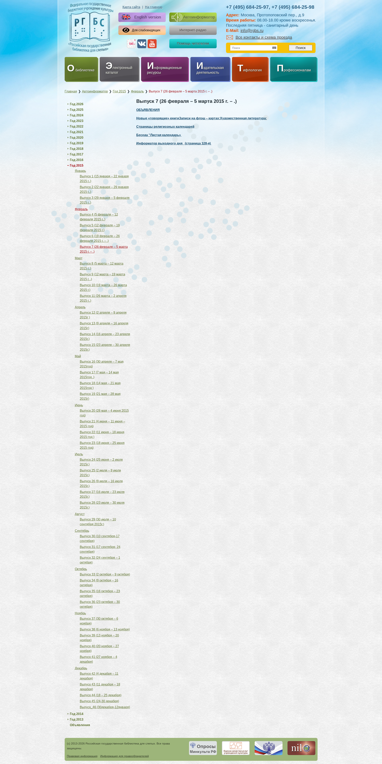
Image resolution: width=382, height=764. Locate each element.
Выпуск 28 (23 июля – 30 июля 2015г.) (102, 505)
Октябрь (81, 569)
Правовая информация (82, 756)
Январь (80, 171)
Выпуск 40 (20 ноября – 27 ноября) (99, 648)
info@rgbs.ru (252, 30)
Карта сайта (131, 7)
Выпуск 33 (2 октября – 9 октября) (105, 574)
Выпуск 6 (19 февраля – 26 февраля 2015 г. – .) (100, 238)
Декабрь (81, 668)
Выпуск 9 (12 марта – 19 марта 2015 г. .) (102, 277)
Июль (79, 454)
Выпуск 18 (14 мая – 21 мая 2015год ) (100, 385)
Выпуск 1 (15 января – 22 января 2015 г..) (104, 179)
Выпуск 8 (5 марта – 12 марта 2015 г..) (101, 266)
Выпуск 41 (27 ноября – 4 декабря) (98, 659)
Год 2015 (76, 165)
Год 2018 (76, 148)
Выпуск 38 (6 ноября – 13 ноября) (105, 629)
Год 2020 (76, 137)
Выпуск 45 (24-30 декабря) (99, 701)
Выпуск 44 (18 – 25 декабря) (100, 695)
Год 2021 (76, 132)
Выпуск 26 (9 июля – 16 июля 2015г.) (101, 483)
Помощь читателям (193, 43)
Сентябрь (82, 530)
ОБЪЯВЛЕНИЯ (148, 110)
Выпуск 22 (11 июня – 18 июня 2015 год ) (102, 434)
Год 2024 (76, 115)
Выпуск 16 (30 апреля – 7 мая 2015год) (102, 364)
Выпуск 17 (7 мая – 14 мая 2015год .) (99, 375)
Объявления (80, 725)
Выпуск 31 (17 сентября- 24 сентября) (100, 549)
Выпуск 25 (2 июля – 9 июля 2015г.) (100, 473)
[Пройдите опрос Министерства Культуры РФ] (203, 748)
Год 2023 (76, 121)
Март (78, 258)
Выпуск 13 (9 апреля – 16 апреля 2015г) (104, 326)
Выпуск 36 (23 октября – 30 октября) (100, 604)
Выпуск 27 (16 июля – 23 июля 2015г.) (102, 494)
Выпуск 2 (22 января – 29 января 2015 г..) (104, 189)
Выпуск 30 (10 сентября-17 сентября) (100, 538)
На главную (153, 7)
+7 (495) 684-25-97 (247, 7)
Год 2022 (76, 126)
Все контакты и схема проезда (264, 37)
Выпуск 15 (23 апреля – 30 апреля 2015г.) (105, 347)
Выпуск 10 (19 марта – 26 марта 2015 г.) (103, 287)
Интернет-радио (192, 30)
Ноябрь (80, 613)
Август (80, 514)
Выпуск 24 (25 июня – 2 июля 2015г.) (101, 462)
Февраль (81, 209)
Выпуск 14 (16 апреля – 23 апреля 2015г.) (105, 336)
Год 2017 (76, 154)
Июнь (79, 405)
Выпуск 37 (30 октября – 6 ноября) (99, 621)
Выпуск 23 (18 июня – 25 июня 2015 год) (102, 445)
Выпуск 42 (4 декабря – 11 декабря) (99, 676)
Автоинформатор (199, 17)
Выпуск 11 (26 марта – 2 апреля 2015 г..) (103, 298)
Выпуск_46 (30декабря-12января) (105, 707)
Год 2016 (76, 160)
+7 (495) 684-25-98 (293, 7)
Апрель (80, 307)
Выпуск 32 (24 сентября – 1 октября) (100, 560)
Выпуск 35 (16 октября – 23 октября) (100, 593)
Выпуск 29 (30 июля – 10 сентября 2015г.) (98, 522)
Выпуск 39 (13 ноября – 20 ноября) (99, 638)
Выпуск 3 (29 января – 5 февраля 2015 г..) (105, 200)
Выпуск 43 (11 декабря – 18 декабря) (100, 687)
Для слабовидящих (146, 30)
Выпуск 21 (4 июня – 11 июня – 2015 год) (102, 424)
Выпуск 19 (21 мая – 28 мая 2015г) (100, 396)
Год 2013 (76, 719)
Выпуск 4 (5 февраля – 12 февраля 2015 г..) (99, 217)
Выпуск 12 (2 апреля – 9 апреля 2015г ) (103, 315)
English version (147, 17)
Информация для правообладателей (124, 756)
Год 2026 (76, 104)
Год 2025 (76, 109)
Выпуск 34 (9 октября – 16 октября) (99, 583)
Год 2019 (76, 143)
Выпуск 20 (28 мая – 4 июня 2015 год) (104, 413)
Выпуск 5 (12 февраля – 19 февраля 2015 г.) (100, 228)
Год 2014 (76, 714)
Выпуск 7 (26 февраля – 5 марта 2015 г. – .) (104, 249)
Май (78, 356)
